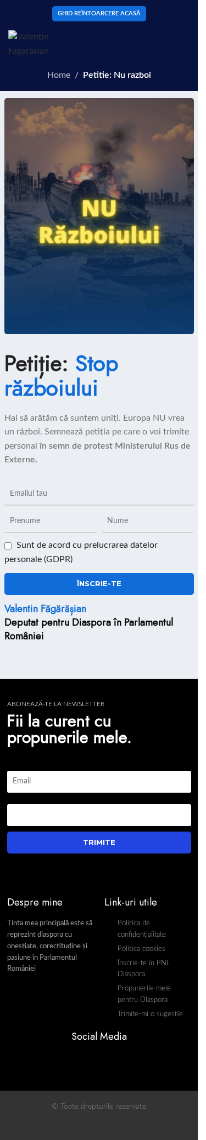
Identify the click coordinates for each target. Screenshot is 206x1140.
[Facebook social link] (92, 1060)
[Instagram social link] (106, 1060)
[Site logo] (45, 43)
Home (58, 75)
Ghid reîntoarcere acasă (99, 13)
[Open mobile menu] (185, 44)
